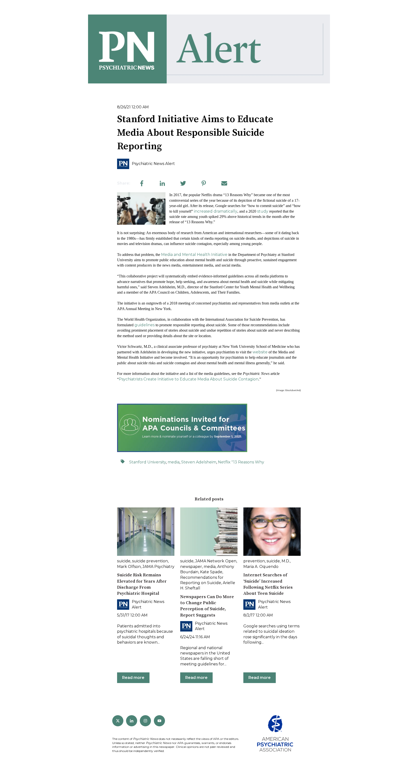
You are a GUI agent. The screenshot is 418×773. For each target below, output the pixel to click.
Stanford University (147, 462)
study (262, 211)
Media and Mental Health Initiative (194, 254)
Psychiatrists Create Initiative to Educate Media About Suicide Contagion (188, 379)
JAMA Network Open (215, 561)
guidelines (144, 325)
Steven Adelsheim (198, 462)
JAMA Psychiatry (158, 566)
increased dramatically (215, 211)
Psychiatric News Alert (153, 163)
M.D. (286, 561)
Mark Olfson (129, 566)
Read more (133, 677)
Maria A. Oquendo (260, 566)
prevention (254, 561)
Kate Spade (211, 572)
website (260, 352)
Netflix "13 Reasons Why (241, 462)
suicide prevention (150, 561)
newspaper (191, 566)
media (173, 462)
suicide (123, 561)
